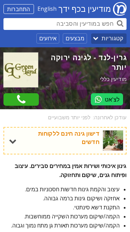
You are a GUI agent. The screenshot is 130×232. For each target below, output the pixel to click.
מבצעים (75, 38)
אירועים (48, 38)
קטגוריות (112, 38)
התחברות (18, 9)
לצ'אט (112, 99)
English (47, 8)
